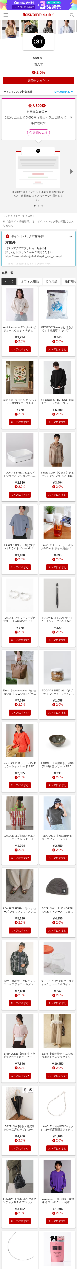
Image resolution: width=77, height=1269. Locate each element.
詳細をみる (40, 132)
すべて (8, 281)
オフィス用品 (30, 281)
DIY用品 (51, 281)
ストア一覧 (19, 216)
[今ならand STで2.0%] (38, 29)
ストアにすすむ (19, 349)
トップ (6, 216)
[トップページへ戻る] (38, 15)
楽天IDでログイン (38, 80)
